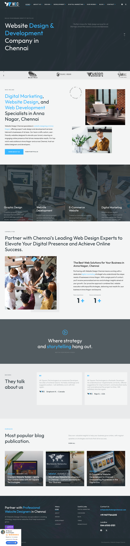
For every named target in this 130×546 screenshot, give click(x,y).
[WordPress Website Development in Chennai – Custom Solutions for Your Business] (65, 468)
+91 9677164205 (108, 514)
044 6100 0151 (107, 525)
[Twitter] (125, 4)
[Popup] (65, 332)
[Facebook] (121, 4)
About (57, 513)
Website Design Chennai (117, 542)
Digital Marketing (24, 96)
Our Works (81, 513)
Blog (79, 516)
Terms (80, 520)
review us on (10, 542)
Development (59, 520)
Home (57, 509)
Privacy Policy (82, 524)
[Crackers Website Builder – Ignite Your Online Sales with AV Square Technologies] (24, 468)
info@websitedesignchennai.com (113, 510)
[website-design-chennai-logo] (11, 4)
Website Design (21, 102)
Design (57, 516)
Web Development (25, 107)
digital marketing (88, 274)
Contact (58, 524)
